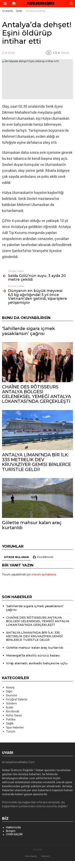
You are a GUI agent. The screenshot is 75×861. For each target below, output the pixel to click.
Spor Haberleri (15, 727)
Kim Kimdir (12, 711)
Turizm (10, 731)
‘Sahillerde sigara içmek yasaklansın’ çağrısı (28, 331)
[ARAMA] (71, 3)
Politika (10, 719)
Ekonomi (11, 695)
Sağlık (10, 723)
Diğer (9, 691)
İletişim (10, 831)
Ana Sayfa (31, 856)
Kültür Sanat (14, 715)
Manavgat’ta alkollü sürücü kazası (33, 655)
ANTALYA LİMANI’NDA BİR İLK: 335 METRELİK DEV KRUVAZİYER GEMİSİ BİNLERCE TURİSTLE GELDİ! (36, 462)
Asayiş (10, 687)
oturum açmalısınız (43, 574)
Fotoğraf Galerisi (16, 699)
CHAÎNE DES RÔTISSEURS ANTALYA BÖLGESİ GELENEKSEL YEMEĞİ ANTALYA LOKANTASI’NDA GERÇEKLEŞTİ (36, 394)
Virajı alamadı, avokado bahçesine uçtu (37, 663)
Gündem (11, 703)
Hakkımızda (13, 827)
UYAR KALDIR (14, 834)
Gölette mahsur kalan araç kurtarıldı (32, 525)
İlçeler (10, 707)
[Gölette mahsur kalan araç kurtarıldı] (37, 498)
